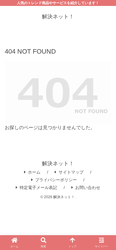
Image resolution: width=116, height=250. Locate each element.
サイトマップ (71, 172)
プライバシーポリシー (56, 179)
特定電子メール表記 (38, 187)
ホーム (34, 172)
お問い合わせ (87, 187)
